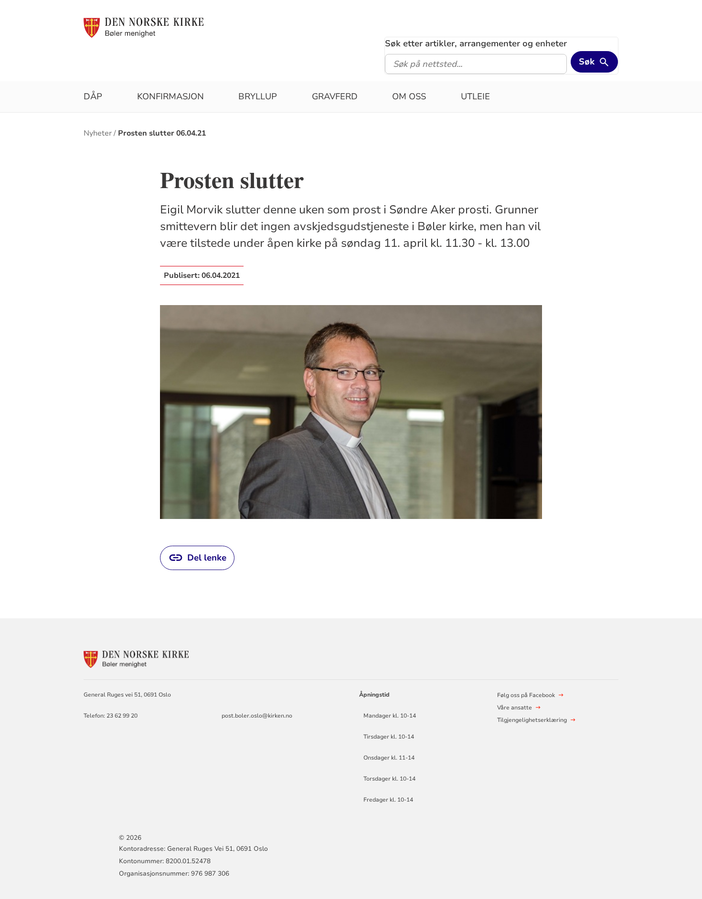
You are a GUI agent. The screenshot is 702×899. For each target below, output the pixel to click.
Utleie (475, 96)
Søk (587, 61)
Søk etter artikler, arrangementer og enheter (476, 43)
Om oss (409, 96)
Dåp (93, 96)
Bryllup (257, 96)
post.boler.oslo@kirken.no (257, 715)
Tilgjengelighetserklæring (532, 720)
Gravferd (335, 96)
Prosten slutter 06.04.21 (162, 133)
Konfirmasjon (170, 96)
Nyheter (98, 133)
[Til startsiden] (143, 27)
